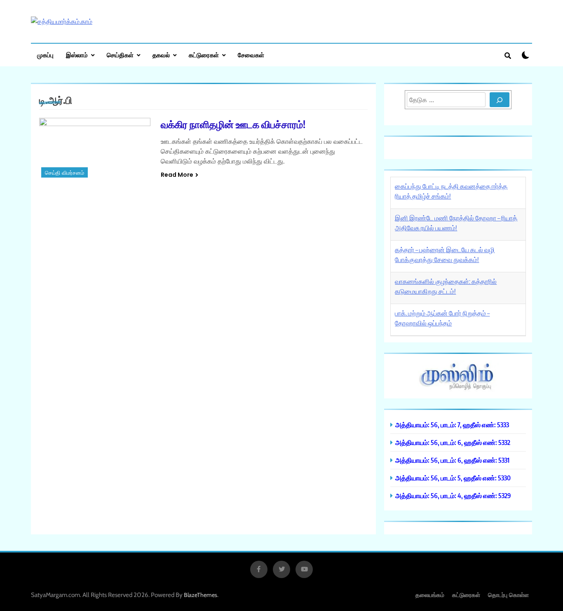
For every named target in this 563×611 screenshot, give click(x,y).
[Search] (499, 99)
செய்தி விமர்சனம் (64, 173)
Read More (177, 175)
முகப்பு (45, 55)
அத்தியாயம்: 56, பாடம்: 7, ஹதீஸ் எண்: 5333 (452, 424)
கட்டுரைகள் (204, 55)
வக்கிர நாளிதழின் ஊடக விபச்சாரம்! (233, 124)
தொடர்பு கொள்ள (508, 595)
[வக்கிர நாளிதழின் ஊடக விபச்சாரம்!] (94, 149)
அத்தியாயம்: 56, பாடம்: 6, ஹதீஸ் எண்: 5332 (452, 442)
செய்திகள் (120, 55)
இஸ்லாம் (77, 55)
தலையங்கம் (429, 595)
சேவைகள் (251, 55)
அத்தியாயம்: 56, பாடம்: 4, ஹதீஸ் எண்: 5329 (453, 495)
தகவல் (161, 55)
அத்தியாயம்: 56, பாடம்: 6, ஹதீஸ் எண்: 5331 (452, 460)
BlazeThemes (200, 595)
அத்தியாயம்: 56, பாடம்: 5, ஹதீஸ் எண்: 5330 (453, 477)
